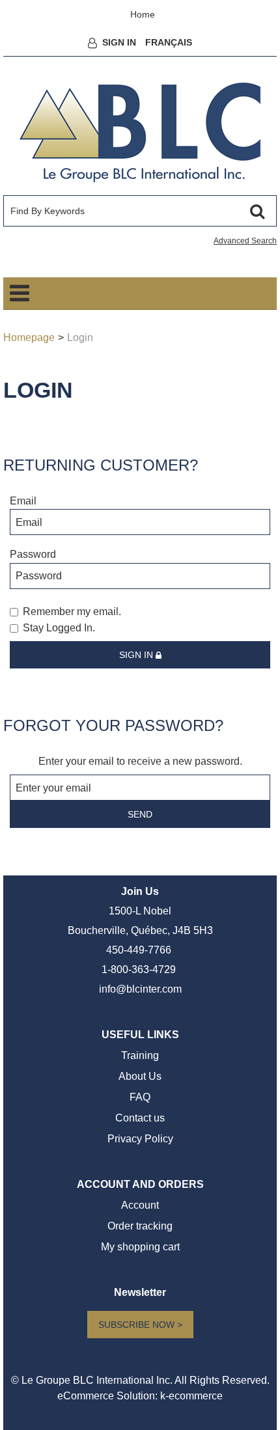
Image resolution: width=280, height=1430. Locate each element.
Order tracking (140, 1225)
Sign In (119, 42)
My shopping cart (140, 1246)
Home (142, 14)
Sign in (137, 655)
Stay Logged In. (59, 627)
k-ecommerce (191, 1395)
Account (140, 1205)
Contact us (140, 1117)
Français (168, 42)
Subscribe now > (140, 1324)
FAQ (140, 1097)
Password (33, 554)
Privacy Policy (140, 1138)
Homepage (29, 337)
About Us (140, 1076)
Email (23, 500)
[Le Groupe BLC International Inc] (140, 132)
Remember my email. (72, 611)
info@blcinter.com (140, 989)
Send (140, 814)
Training (140, 1055)
